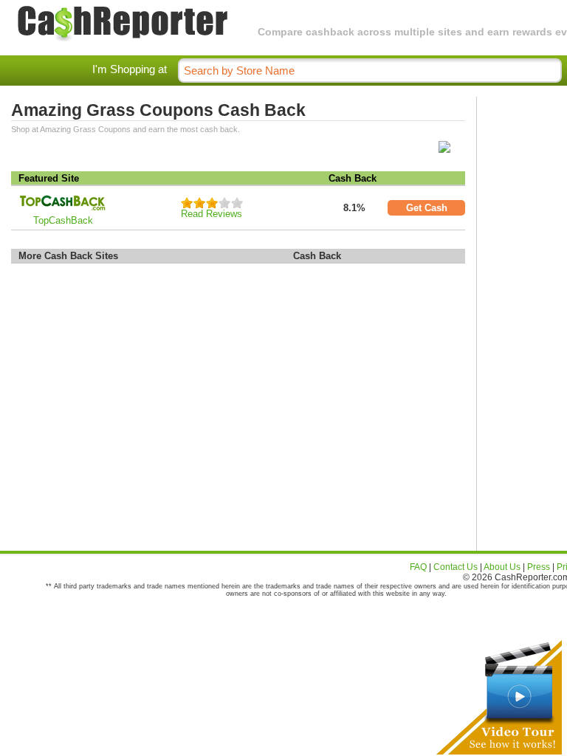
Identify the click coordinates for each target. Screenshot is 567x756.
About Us (502, 567)
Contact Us (455, 567)
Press (538, 567)
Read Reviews (211, 213)
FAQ (418, 567)
